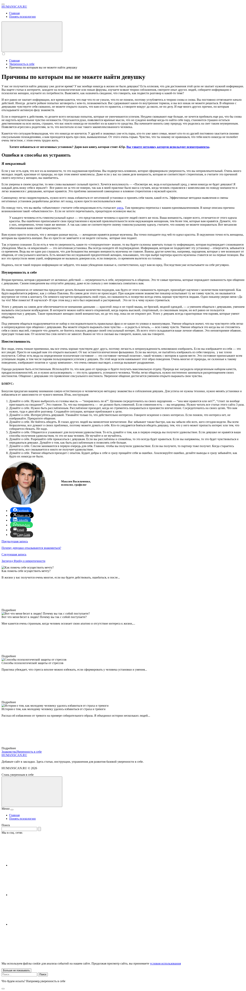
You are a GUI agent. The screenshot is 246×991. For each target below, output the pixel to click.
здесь (120, 207)
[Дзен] (38, 924)
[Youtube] (38, 865)
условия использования (165, 963)
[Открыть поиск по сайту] (32, 36)
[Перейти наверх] (32, 791)
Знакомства (9, 751)
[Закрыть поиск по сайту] (3, 988)
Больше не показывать (16, 970)
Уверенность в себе (29, 751)
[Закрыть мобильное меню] (11, 809)
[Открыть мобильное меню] (3, 4)
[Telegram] (38, 894)
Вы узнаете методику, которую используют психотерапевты (167, 147)
